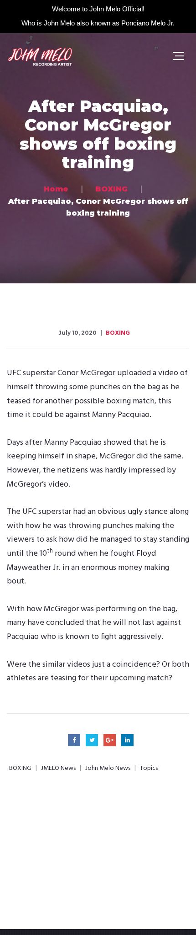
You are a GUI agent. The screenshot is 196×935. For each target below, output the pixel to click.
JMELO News (58, 768)
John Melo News (107, 768)
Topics (149, 768)
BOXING (118, 333)
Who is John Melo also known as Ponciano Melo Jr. (98, 23)
